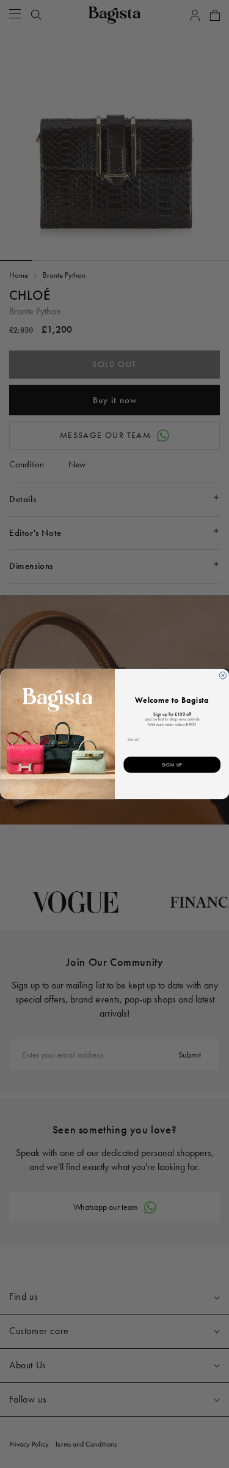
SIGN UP (171, 765)
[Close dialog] (223, 676)
